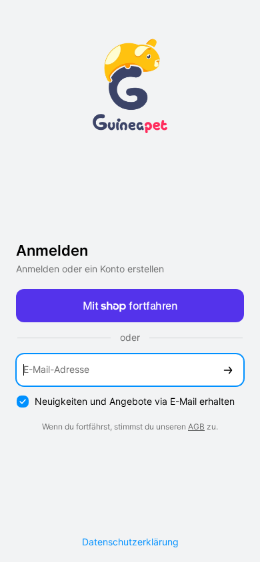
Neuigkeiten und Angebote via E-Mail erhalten (135, 401)
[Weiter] (228, 370)
